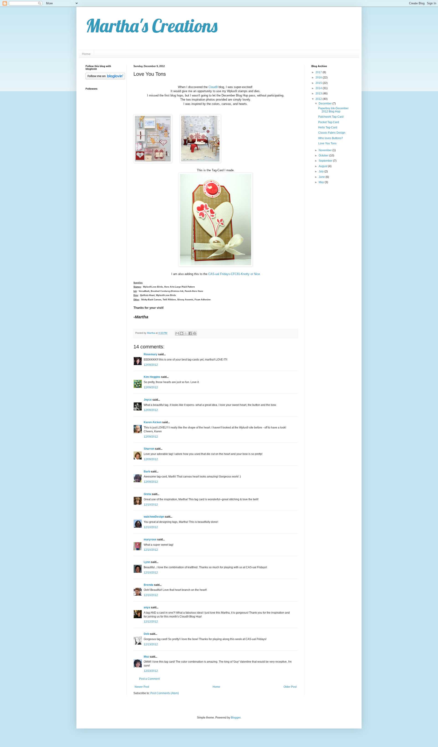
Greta (147, 494)
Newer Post (142, 686)
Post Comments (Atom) (164, 693)
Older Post (290, 686)
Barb (147, 471)
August (323, 166)
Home (86, 54)
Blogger (235, 717)
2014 (319, 88)
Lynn (147, 562)
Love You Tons (327, 143)
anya (147, 607)
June (322, 177)
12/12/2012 (151, 621)
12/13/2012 (151, 644)
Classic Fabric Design (331, 132)
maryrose (150, 539)
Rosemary (150, 354)
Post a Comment (149, 678)
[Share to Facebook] (190, 333)
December (325, 103)
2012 (319, 99)
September (326, 160)
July (321, 171)
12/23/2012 (151, 670)
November (325, 150)
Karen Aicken (153, 422)
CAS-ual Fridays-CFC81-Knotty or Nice (234, 274)
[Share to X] (186, 333)
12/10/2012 (151, 504)
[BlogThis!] (181, 333)
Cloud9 (213, 87)
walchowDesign (154, 516)
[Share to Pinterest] (194, 333)
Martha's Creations (151, 25)
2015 (319, 83)
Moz (146, 656)
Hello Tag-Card (327, 127)
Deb (146, 633)
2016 (319, 77)
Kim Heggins (152, 377)
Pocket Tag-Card (328, 122)
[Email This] (177, 333)
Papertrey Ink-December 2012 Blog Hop (333, 110)
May (322, 182)
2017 (319, 72)
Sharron (149, 448)
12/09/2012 (151, 364)
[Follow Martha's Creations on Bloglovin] (105, 78)
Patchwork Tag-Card (331, 116)
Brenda (148, 584)
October (324, 155)
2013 (319, 93)
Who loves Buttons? (330, 138)
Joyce (148, 399)
